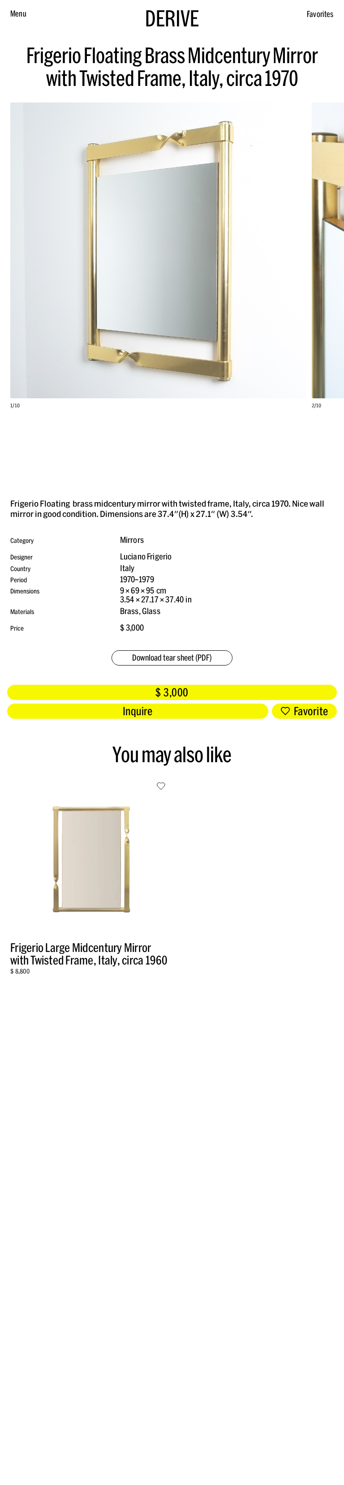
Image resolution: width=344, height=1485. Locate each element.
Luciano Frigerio (146, 556)
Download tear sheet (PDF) (172, 657)
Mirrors (132, 540)
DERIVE (172, 18)
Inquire (138, 711)
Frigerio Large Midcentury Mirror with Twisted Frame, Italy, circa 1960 (89, 954)
